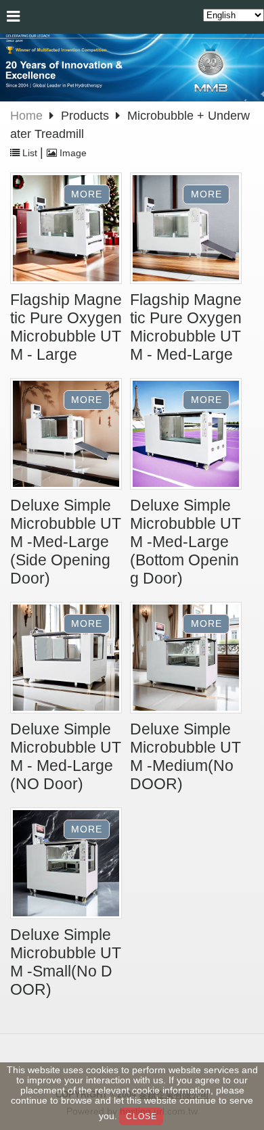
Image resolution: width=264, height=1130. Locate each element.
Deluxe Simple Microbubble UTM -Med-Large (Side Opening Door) (65, 542)
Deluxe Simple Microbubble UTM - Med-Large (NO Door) (65, 757)
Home (26, 115)
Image (72, 152)
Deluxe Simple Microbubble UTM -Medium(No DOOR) (185, 757)
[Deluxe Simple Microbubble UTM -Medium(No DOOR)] (186, 659)
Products (86, 115)
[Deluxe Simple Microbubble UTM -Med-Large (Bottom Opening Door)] (186, 435)
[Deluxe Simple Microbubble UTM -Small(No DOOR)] (66, 864)
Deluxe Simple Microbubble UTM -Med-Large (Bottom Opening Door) (185, 542)
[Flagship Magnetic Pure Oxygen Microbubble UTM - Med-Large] (186, 229)
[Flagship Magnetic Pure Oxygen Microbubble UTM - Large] (66, 229)
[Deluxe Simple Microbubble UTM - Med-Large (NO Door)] (66, 659)
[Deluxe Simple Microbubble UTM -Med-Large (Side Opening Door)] (66, 435)
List (30, 152)
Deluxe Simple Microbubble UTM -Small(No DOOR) (65, 962)
